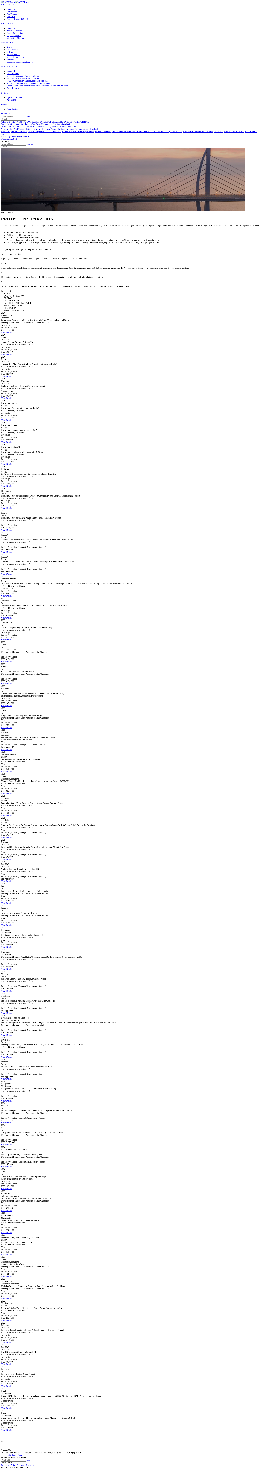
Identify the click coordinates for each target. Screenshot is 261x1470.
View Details (6, 332)
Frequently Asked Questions (13, 1465)
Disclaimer (30, 1465)
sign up (30, 116)
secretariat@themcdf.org (11, 1455)
